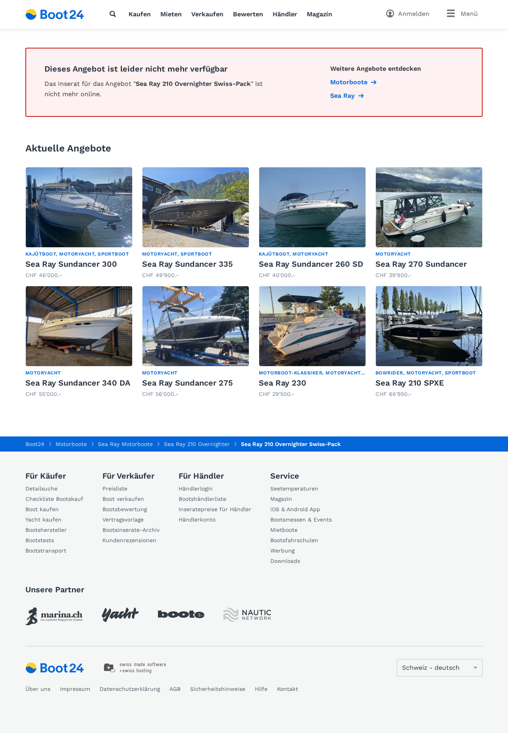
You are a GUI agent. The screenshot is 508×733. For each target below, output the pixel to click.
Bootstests (39, 540)
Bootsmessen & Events (301, 519)
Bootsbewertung (124, 509)
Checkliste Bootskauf (54, 499)
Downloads (285, 561)
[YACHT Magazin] (120, 614)
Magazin (319, 14)
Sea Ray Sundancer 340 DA (77, 383)
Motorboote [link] (349, 82)
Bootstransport (45, 550)
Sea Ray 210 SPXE (409, 383)
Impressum (75, 689)
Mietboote (284, 530)
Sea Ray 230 (282, 383)
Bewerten (248, 14)
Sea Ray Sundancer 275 (187, 383)
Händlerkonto (197, 519)
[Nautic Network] (247, 614)
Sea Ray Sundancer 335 (187, 264)
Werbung (282, 550)
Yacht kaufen (43, 519)
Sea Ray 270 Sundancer (421, 264)
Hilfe (261, 689)
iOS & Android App (295, 509)
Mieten (171, 14)
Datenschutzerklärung (130, 689)
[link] (79, 223)
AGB (175, 689)
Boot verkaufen (123, 499)
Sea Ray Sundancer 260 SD (311, 264)
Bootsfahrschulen (294, 540)
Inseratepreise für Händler (215, 509)
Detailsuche (41, 488)
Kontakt (287, 689)
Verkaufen (207, 14)
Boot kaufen (42, 509)
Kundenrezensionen (129, 540)
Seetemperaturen (294, 488)
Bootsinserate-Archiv (131, 530)
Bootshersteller (46, 530)
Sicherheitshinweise (217, 689)
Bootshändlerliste (202, 499)
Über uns (37, 689)
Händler (285, 14)
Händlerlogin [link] (196, 488)
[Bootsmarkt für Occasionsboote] (54, 14)
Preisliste (114, 488)
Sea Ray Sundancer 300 (71, 264)
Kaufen (140, 14)
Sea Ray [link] (342, 95)
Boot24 (34, 444)
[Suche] (114, 14)
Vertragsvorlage (123, 519)
